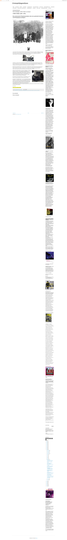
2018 (47, 449)
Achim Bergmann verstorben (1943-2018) (50, 477)
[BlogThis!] (24, 89)
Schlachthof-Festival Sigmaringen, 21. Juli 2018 (50, 472)
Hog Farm (33, 90)
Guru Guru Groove (29, 90)
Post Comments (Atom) (18, 114)
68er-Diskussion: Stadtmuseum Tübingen (50, 460)
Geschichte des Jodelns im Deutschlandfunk (50, 474)
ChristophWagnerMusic (20, 3)
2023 (47, 444)
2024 (47, 443)
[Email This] (23, 89)
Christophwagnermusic (24, 90)
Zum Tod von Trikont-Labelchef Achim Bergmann (50, 475)
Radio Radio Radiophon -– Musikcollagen (50, 463)
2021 (47, 446)
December (48, 450)
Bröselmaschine (16, 90)
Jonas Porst (35, 90)
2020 (47, 447)
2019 (47, 448)
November (48, 451)
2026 (47, 441)
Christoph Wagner (20, 90)
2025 (47, 442)
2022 (47, 445)
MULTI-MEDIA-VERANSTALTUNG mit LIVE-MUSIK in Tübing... (50, 468)
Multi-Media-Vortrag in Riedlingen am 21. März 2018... (50, 471)
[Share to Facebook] (25, 89)
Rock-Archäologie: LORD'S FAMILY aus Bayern (50, 466)
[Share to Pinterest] (26, 89)
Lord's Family (38, 90)
